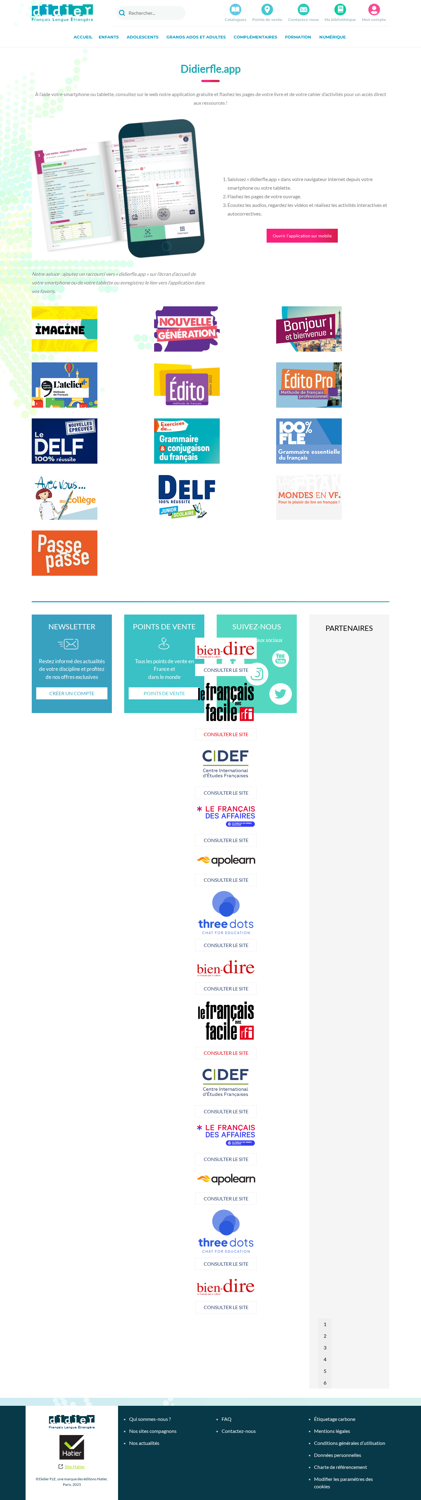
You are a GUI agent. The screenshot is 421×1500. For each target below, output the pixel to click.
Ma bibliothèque (340, 19)
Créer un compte (71, 693)
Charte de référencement (340, 1467)
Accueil (83, 36)
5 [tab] (325, 1371)
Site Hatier (75, 1466)
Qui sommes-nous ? (150, 1419)
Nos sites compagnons (153, 1431)
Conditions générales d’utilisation (349, 1443)
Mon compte (374, 19)
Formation (298, 36)
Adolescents (142, 36)
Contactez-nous (303, 19)
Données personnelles (337, 1455)
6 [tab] (325, 1382)
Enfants (109, 36)
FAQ (226, 1419)
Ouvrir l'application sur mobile (302, 235)
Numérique (332, 36)
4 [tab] (325, 1359)
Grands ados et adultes (196, 36)
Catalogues (235, 19)
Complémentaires (255, 36)
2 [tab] (325, 1336)
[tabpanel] (164, 825)
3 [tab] (325, 1347)
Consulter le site (164, 670)
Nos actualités (144, 1443)
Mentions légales (332, 1431)
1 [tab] (325, 1324)
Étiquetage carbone (334, 1419)
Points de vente (267, 19)
